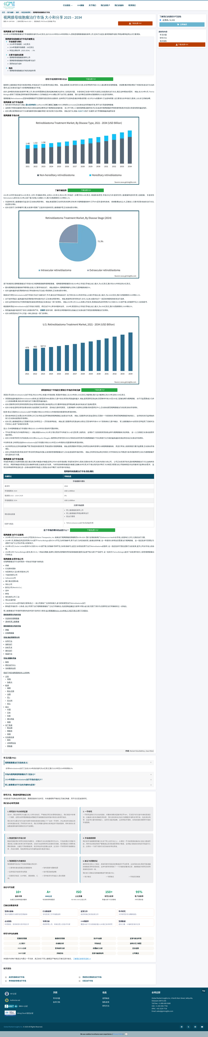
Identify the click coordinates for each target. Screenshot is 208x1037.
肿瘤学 (43, 310)
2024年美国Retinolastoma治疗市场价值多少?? (24, 779)
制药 (17, 12)
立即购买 (183, 24)
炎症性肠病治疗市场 (16, 977)
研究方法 (163, 38)
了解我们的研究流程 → (82, 959)
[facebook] (195, 1027)
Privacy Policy (118, 1034)
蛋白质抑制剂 (31, 105)
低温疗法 (81, 111)
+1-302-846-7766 (162, 1006)
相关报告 (163, 41)
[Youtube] (202, 1027)
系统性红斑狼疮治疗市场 (92, 977)
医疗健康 (10, 12)
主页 (3, 12)
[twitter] (188, 1027)
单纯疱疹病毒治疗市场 (17, 981)
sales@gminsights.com (164, 1011)
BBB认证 (48, 896)
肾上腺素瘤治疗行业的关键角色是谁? (20, 784)
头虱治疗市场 (87, 981)
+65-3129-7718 (162, 1008)
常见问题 (163, 35)
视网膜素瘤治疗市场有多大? (16, 762)
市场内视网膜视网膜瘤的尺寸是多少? (20, 774)
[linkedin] (181, 1027)
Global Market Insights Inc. (13, 1027)
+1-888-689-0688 (165, 1003)
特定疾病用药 (26, 12)
